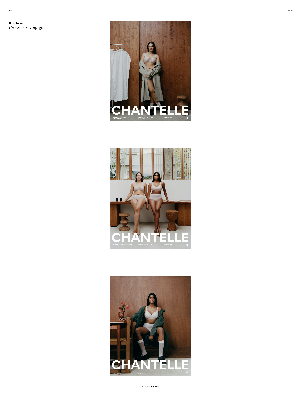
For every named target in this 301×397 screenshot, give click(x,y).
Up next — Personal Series (150, 386)
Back (13, 10)
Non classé (16, 23)
